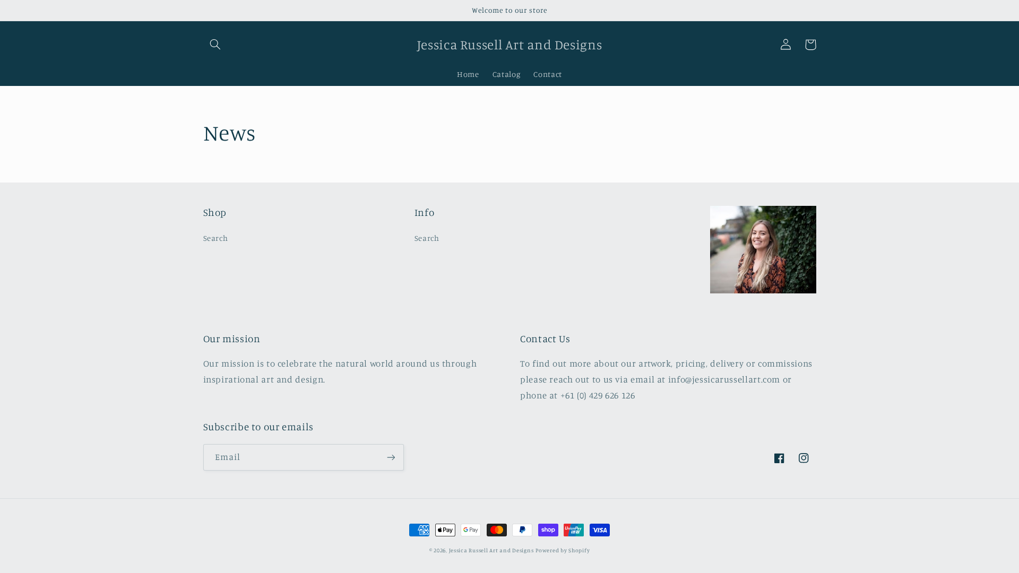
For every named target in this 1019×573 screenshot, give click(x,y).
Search (215, 237)
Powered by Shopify (563, 550)
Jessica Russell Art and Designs (491, 550)
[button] (215, 44)
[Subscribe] (390, 457)
